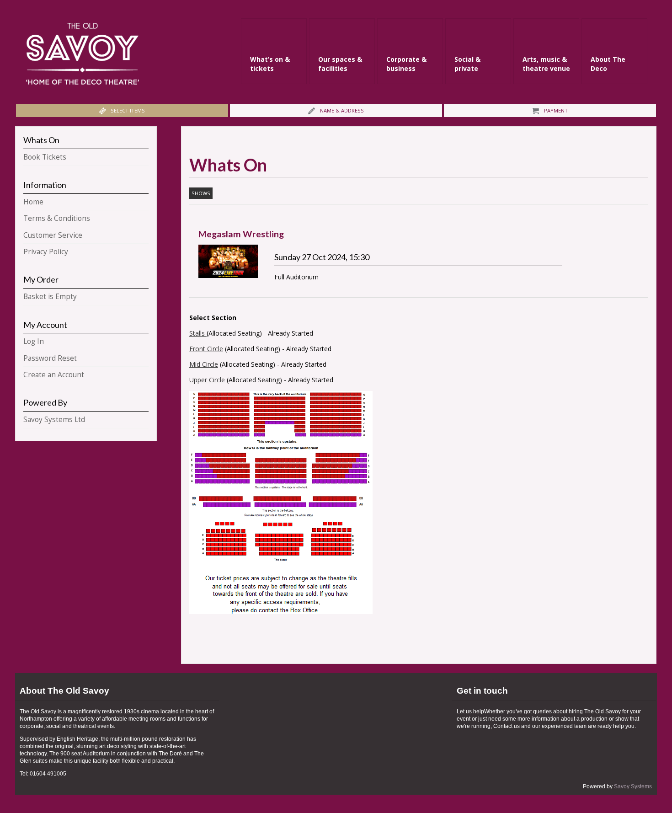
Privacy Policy (45, 252)
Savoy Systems (633, 786)
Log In (33, 341)
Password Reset (50, 358)
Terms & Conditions (56, 218)
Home (33, 202)
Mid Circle (203, 364)
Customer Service (52, 235)
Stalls (198, 333)
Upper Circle (207, 379)
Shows (201, 193)
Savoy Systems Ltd (54, 419)
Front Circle (206, 348)
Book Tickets (44, 157)
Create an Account (53, 375)
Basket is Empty (50, 296)
